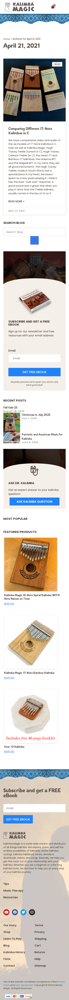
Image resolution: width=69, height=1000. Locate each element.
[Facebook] (15, 912)
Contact (9, 966)
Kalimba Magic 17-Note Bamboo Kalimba (29, 672)
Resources (10, 897)
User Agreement (24, 985)
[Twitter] (23, 912)
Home (6, 39)
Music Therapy (13, 891)
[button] (64, 7)
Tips (6, 884)
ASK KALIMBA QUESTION (34, 501)
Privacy (39, 932)
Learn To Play (12, 939)
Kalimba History (14, 952)
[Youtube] (6, 912)
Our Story (10, 925)
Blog (6, 945)
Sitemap (40, 966)
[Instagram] (32, 912)
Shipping (40, 939)
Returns (39, 952)
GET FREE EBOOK (34, 372)
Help (37, 959)
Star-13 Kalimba (14, 746)
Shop (6, 932)
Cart (37, 945)
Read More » (16, 201)
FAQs (6, 959)
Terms (38, 925)
